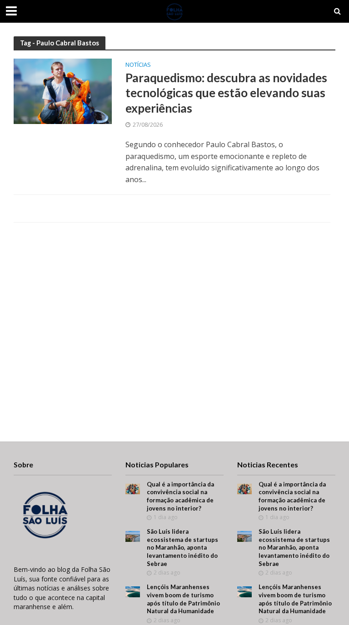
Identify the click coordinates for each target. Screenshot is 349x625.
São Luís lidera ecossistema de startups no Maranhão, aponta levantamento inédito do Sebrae (182, 547)
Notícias (138, 65)
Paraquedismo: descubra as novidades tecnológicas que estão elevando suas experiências (226, 92)
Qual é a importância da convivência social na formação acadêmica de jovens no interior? (180, 496)
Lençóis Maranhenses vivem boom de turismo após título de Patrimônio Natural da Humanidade (183, 599)
